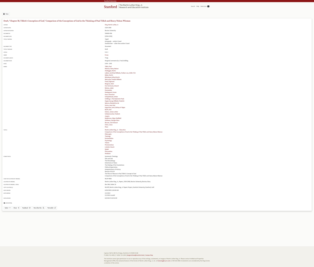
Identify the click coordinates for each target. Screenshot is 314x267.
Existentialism (109, 138)
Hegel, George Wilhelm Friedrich (114, 101)
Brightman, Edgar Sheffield (113, 118)
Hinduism (108, 153)
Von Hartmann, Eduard (112, 86)
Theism (107, 143)
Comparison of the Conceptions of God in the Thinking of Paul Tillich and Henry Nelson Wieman (133, 132)
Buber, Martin (109, 75)
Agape (107, 149)
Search (193, 6)
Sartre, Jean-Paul (110, 105)
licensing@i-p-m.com (164, 261)
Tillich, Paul (108, 66)
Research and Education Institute (133, 7)
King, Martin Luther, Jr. (111, 25)
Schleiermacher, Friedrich (112, 114)
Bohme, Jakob (109, 88)
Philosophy (108, 134)
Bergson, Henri (109, 84)
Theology (108, 136)
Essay (106, 55)
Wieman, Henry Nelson (111, 69)
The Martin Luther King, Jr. (131, 5)
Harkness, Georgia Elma (112, 120)
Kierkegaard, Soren (110, 92)
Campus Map (149, 255)
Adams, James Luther (111, 112)
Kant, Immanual (109, 94)
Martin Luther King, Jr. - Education (115, 130)
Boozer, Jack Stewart (111, 122)
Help (197, 6)
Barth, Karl (108, 109)
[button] (16, 208)
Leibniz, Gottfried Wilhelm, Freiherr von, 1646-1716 (120, 73)
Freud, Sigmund (109, 81)
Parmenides (108, 90)
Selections (204, 6)
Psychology (108, 140)
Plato (106, 127)
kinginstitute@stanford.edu (135, 255)
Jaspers (107, 116)
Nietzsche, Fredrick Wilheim (113, 79)
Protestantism (109, 145)
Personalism (108, 151)
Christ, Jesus (109, 125)
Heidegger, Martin (110, 71)
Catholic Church (109, 147)
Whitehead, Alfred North (112, 77)
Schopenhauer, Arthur (111, 97)
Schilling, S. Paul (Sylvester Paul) (114, 99)
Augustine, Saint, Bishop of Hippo (115, 107)
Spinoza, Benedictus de (112, 103)
